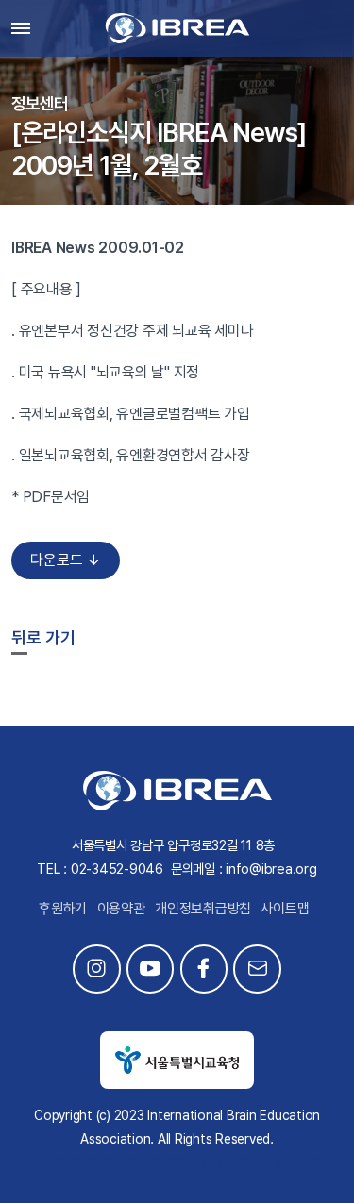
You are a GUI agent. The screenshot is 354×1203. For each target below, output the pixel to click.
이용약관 (121, 908)
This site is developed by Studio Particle (177, 1161)
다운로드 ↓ (65, 560)
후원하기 (63, 908)
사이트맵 (285, 908)
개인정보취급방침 (203, 908)
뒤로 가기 (43, 637)
